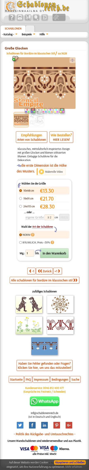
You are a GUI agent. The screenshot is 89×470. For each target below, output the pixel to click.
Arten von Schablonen (31, 139)
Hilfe (42, 34)
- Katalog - (8, 34)
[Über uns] (12, 20)
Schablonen (13, 28)
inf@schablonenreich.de (44, 413)
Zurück (47, 271)
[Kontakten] (20, 20)
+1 (56, 271)
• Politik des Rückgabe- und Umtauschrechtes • (44, 434)
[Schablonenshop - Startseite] (37, 11)
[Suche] (36, 20)
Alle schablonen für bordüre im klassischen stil (42, 280)
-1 (33, 271)
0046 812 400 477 (53, 388)
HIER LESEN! (61, 139)
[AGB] (28, 20)
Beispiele (27, 34)
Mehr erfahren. (73, 467)
